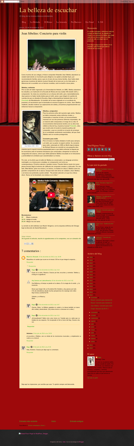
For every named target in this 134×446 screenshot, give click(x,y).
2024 (91, 260)
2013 (91, 292)
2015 (91, 286)
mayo (93, 330)
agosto (93, 321)
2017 (91, 280)
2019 (91, 275)
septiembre (94, 318)
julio (92, 324)
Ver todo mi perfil (92, 378)
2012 (91, 295)
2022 (91, 266)
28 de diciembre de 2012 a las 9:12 (48, 315)
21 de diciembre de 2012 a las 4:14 (48, 270)
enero (93, 341)
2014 (91, 289)
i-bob (63, 442)
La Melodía (35, 22)
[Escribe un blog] (28, 244)
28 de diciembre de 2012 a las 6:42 (62, 280)
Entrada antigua (76, 421)
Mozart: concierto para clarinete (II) (101, 300)
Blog (24, 22)
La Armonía (61, 22)
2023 (91, 263)
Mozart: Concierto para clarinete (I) (101, 303)
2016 (91, 283)
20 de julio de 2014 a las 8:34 (42, 347)
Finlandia (73, 126)
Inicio (53, 421)
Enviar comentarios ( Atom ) (36, 425)
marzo (93, 335)
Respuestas (32, 266)
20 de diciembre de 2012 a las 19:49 (50, 257)
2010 (91, 348)
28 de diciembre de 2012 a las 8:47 (48, 304)
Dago (33, 270)
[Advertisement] (51, 404)
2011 (91, 345)
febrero (93, 338)
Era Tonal (90, 22)
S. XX (100, 22)
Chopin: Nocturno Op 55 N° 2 (99, 309)
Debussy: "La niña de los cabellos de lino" (103, 197)
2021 (91, 269)
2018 (91, 277)
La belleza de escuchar (48, 9)
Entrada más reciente (28, 421)
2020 (91, 272)
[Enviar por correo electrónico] (25, 244)
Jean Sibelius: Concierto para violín (101, 306)
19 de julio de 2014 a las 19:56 (42, 333)
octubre (93, 315)
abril (92, 333)
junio (92, 327)
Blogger (81, 442)
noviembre (94, 312)
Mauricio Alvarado (32, 257)
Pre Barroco (76, 22)
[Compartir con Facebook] (32, 244)
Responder (30, 262)
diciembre (94, 297)
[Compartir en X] (30, 244)
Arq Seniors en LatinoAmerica (41, 280)
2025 (91, 257)
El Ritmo (48, 22)
